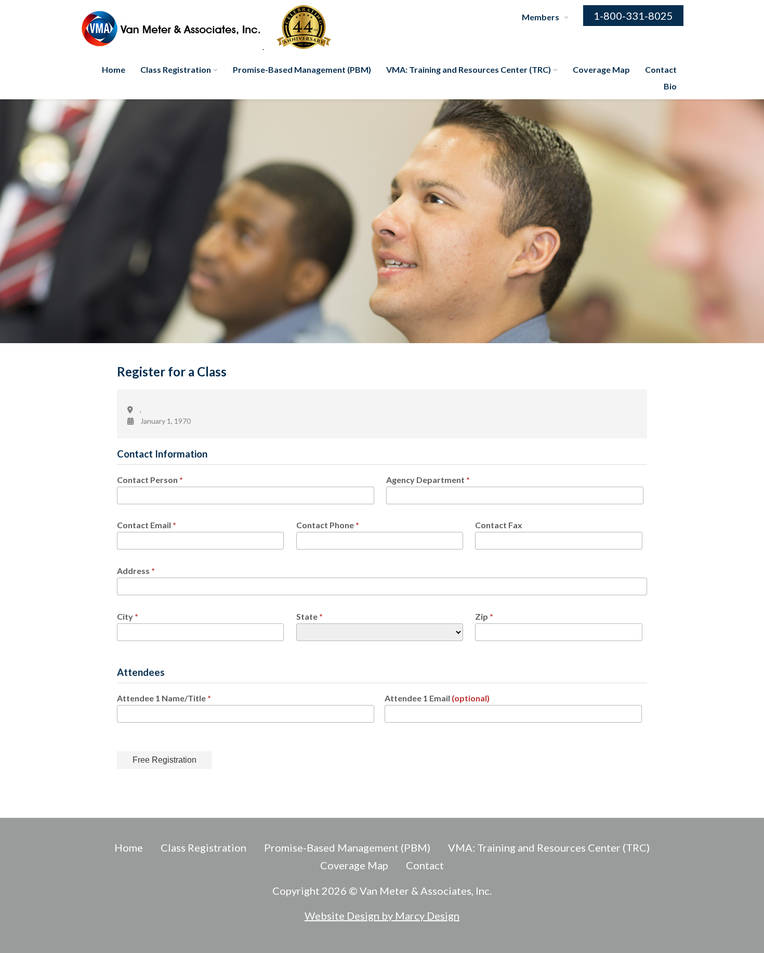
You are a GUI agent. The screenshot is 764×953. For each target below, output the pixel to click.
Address (136, 571)
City (127, 616)
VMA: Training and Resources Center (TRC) (468, 69)
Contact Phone (327, 525)
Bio (670, 86)
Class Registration (175, 69)
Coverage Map (601, 69)
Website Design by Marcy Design (382, 915)
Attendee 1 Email (437, 698)
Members (540, 17)
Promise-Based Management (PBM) (302, 69)
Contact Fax (498, 525)
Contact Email (146, 525)
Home (113, 69)
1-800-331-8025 (633, 15)
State (309, 616)
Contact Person (150, 480)
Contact (661, 69)
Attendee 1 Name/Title (164, 698)
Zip (484, 616)
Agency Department (428, 480)
